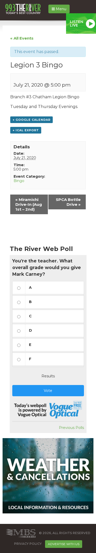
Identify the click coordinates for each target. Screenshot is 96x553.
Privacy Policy (28, 544)
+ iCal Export (26, 130)
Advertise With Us (63, 544)
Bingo (19, 180)
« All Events (22, 38)
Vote (48, 390)
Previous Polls (71, 427)
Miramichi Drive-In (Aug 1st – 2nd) (28, 204)
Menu (60, 9)
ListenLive (76, 23)
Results (48, 376)
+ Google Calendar (31, 120)
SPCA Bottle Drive (68, 202)
